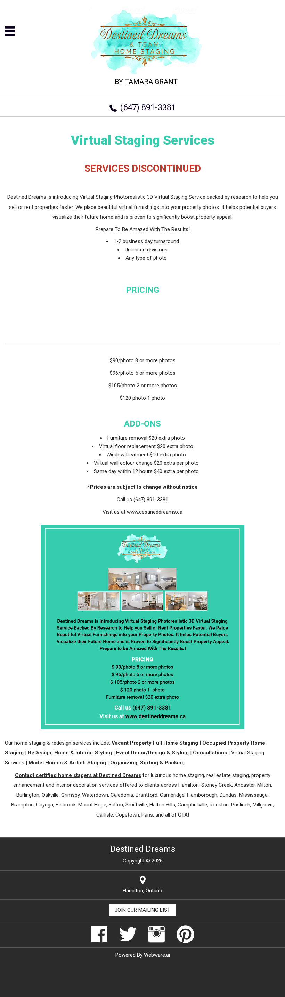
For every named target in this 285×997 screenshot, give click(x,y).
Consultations (210, 752)
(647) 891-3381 (148, 107)
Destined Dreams (142, 849)
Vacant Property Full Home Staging (155, 743)
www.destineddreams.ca (154, 512)
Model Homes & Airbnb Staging (67, 763)
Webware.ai (157, 955)
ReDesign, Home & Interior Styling (70, 752)
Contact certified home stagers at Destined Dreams (78, 775)
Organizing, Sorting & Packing (147, 763)
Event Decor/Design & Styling (152, 752)
